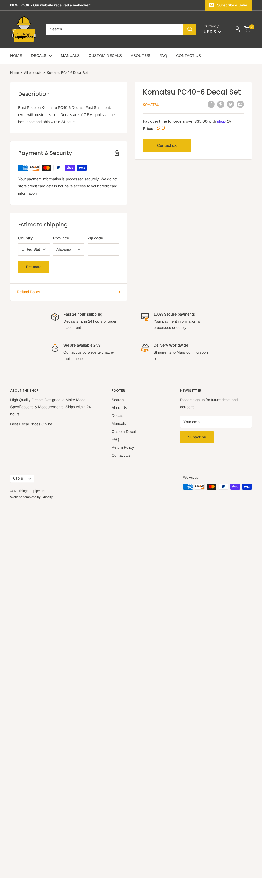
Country (25, 238)
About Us (119, 407)
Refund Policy (28, 292)
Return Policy (123, 447)
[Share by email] (240, 104)
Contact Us (121, 455)
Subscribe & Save (232, 5)
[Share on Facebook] (211, 104)
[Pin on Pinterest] (220, 104)
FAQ (163, 55)
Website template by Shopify (31, 497)
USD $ (18, 478)
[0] (247, 29)
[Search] (189, 29)
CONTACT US (188, 55)
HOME (16, 55)
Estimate (33, 267)
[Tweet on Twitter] (230, 104)
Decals (117, 415)
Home (14, 73)
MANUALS (70, 55)
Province (61, 238)
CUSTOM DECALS (105, 55)
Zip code (95, 238)
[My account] (237, 29)
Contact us (167, 145)
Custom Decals (125, 431)
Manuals (119, 423)
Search (118, 400)
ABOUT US (140, 55)
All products (33, 73)
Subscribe (197, 437)
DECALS (38, 55)
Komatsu (151, 105)
